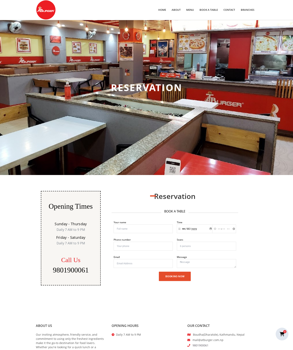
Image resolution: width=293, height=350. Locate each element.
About (176, 10)
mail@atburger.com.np (208, 340)
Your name (120, 222)
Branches (247, 10)
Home (162, 10)
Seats (180, 239)
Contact (229, 10)
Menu (190, 10)
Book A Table (209, 10)
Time (179, 222)
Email (117, 257)
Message (182, 257)
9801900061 (71, 270)
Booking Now (175, 276)
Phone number (122, 239)
